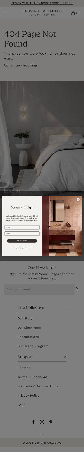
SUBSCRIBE (22, 241)
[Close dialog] (78, 199)
